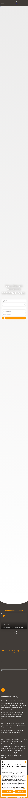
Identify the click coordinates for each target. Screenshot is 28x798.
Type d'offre (5, 300)
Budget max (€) (7, 311)
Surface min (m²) (7, 314)
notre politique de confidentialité (17, 789)
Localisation (6, 308)
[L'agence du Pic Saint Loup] (21, 3)
